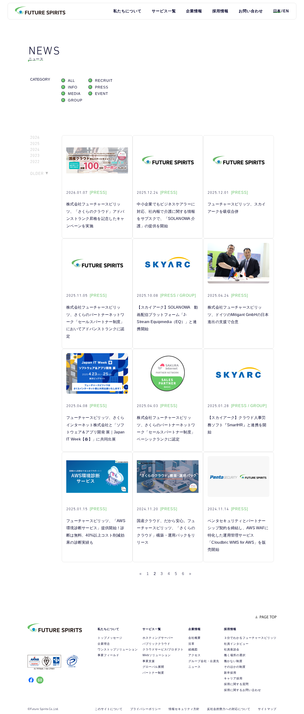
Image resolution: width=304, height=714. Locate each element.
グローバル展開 (153, 666)
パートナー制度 (153, 672)
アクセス (194, 655)
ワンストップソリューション (118, 649)
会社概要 (194, 638)
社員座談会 (231, 649)
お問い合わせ (251, 11)
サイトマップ (267, 709)
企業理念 (104, 643)
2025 (35, 143)
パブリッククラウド (156, 643)
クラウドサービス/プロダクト (163, 649)
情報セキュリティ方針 (184, 709)
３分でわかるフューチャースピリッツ (250, 638)
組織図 (193, 649)
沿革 (191, 643)
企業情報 (194, 11)
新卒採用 (230, 672)
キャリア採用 (233, 678)
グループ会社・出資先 (203, 661)
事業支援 (148, 661)
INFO (72, 87)
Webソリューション (156, 655)
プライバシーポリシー (145, 709)
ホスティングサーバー (157, 638)
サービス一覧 (164, 11)
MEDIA (74, 94)
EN (286, 11)
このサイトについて (109, 709)
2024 (35, 149)
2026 (35, 137)
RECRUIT (104, 81)
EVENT (101, 94)
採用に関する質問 (236, 684)
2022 (35, 161)
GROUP (75, 100)
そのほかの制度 (235, 666)
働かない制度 (233, 661)
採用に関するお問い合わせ (242, 690)
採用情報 (220, 11)
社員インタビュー (236, 643)
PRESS (101, 87)
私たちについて (127, 11)
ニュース (194, 666)
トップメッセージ (110, 638)
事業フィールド (108, 655)
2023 (35, 155)
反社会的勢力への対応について (228, 709)
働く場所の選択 (235, 655)
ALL (71, 81)
